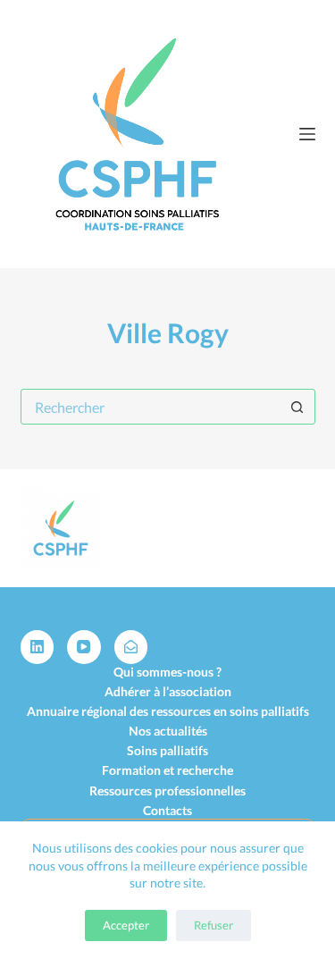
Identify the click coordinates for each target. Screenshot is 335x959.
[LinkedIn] (37, 647)
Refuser (213, 925)
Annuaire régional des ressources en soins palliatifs (168, 711)
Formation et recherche (167, 770)
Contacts (167, 810)
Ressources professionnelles (167, 790)
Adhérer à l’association (168, 691)
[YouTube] (84, 647)
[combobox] (151, 407)
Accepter (126, 925)
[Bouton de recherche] (297, 407)
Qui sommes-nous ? (167, 671)
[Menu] (307, 134)
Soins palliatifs (167, 750)
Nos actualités (168, 730)
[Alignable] (131, 647)
